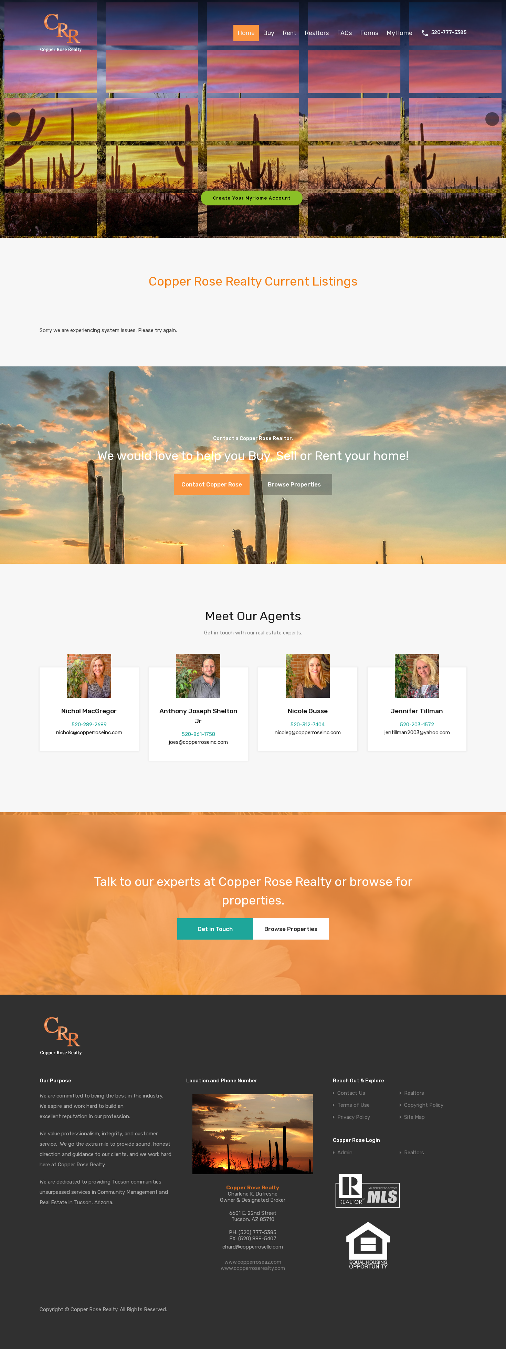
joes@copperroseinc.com (198, 742)
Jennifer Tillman (417, 711)
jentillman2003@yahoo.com (417, 732)
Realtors (317, 33)
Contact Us (351, 1093)
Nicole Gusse (308, 711)
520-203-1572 (417, 724)
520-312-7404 (308, 724)
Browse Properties (294, 484)
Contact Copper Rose (211, 484)
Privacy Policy (353, 1117)
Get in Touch (215, 928)
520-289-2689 (89, 724)
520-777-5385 (448, 32)
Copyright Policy (423, 1105)
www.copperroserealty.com (253, 1268)
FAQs (344, 33)
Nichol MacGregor (89, 711)
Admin (344, 1152)
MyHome (399, 33)
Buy (268, 33)
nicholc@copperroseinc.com (89, 732)
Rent (289, 33)
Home (246, 33)
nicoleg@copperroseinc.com (308, 732)
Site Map (414, 1117)
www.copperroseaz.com (252, 1262)
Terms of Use (353, 1105)
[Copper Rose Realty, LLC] (63, 54)
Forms (369, 33)
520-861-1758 (198, 734)
